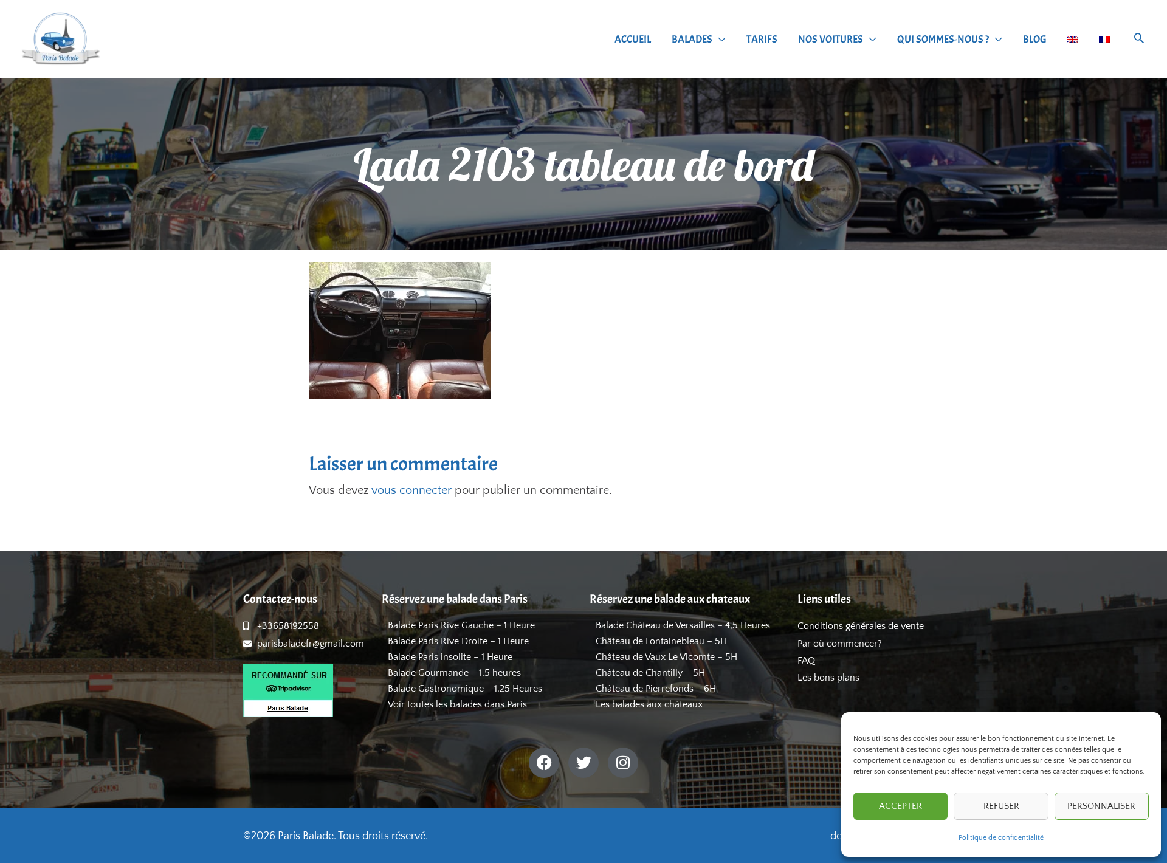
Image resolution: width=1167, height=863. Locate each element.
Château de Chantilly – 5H (650, 672)
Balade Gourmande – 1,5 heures (454, 672)
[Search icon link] (1139, 39)
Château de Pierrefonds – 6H (656, 688)
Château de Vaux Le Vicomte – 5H (666, 657)
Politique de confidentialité (1001, 838)
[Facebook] (544, 763)
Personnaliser (1101, 806)
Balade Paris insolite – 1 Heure (450, 657)
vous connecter (411, 490)
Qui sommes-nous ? (943, 39)
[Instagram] (623, 763)
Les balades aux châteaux (649, 704)
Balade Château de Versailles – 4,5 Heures (683, 625)
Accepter (900, 806)
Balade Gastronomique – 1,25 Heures (465, 688)
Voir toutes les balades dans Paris (457, 704)
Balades (692, 39)
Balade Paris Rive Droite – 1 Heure (458, 641)
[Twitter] (583, 763)
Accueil (632, 39)
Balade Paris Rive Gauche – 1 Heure (461, 625)
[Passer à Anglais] (1073, 39)
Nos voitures (830, 39)
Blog (1035, 39)
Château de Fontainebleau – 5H (661, 641)
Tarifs (761, 39)
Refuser (1001, 806)
